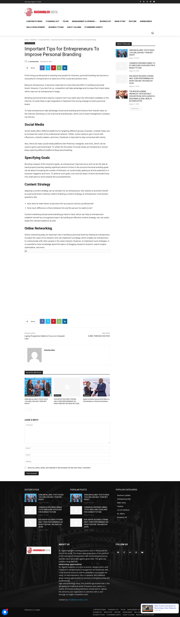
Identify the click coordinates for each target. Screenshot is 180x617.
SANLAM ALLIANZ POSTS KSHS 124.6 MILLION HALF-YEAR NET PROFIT (36, 401)
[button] (152, 33)
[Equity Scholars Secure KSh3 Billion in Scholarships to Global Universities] (96, 387)
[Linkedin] (64, 67)
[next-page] (30, 409)
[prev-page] (26, 409)
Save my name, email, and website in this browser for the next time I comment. (59, 468)
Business (33, 40)
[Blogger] (118, 552)
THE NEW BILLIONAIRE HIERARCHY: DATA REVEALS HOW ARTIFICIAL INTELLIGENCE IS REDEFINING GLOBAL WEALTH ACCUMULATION (142, 96)
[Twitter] (147, 1)
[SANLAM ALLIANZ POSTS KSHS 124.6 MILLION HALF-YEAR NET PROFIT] (38, 387)
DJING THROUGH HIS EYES (99, 336)
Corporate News (44, 40)
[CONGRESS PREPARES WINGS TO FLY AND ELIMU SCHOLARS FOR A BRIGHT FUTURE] (122, 66)
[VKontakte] (142, 552)
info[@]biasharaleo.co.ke (78, 600)
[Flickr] (130, 552)
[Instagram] (143, 1)
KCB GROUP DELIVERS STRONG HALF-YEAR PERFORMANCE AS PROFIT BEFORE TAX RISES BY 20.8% (66, 401)
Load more (135, 109)
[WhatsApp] (59, 67)
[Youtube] (154, 1)
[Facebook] (140, 1)
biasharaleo (34, 61)
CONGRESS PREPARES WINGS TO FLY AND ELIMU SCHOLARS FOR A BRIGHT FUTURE (142, 65)
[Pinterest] (53, 67)
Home (27, 40)
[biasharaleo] (26, 61)
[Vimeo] (150, 1)
